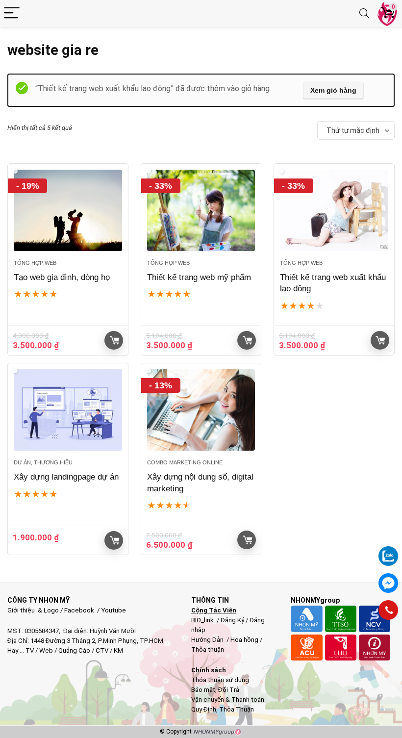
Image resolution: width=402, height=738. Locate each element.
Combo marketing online (185, 462)
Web (46, 650)
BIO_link (203, 620)
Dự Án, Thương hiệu (43, 462)
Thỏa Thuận (236, 709)
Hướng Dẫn (208, 639)
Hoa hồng (244, 639)
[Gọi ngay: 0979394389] (388, 610)
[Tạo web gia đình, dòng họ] (68, 210)
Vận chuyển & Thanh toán (227, 699)
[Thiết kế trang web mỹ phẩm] (201, 210)
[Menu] (12, 13)
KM (118, 650)
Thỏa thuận (207, 649)
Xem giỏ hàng (333, 90)
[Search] (364, 13)
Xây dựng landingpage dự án (66, 477)
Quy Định (203, 709)
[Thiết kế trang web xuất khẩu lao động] (334, 210)
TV (29, 650)
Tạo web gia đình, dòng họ (62, 277)
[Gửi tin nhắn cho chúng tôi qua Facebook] (388, 583)
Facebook (79, 610)
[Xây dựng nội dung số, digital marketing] (201, 410)
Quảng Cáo (74, 650)
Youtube (113, 610)
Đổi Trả (228, 689)
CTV (102, 650)
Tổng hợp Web (35, 263)
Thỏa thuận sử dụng (220, 680)
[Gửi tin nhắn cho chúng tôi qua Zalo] (388, 550)
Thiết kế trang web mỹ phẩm (199, 277)
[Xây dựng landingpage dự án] (68, 410)
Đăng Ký (233, 620)
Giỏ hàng (113, 340)
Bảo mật (203, 689)
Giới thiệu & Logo (33, 610)
